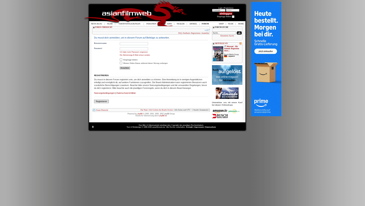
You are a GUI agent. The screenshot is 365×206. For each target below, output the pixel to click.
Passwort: (98, 48)
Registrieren (228, 8)
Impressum (199, 127)
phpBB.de (163, 116)
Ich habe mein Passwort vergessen (134, 52)
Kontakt (189, 127)
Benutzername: (100, 43)
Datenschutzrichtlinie (126, 93)
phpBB (140, 114)
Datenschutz (210, 127)
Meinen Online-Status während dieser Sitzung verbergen (145, 63)
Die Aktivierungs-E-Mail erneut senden (135, 55)
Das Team (144, 110)
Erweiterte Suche (227, 36)
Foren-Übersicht (102, 110)
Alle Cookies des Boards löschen (161, 110)
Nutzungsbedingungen (104, 93)
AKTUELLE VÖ (221, 43)
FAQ (180, 33)
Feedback (186, 33)
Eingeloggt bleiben (130, 60)
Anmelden (205, 33)
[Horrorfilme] (227, 98)
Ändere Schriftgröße (207, 30)
